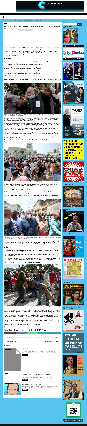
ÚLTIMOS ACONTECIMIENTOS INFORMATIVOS (73, 420)
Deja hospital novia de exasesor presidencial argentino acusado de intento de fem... (26, 17)
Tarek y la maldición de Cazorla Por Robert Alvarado (31, 384)
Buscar (64, 22)
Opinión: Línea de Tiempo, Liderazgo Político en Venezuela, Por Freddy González (36, 374)
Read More (25, 354)
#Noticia (5, 23)
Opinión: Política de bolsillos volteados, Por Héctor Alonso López (33, 349)
